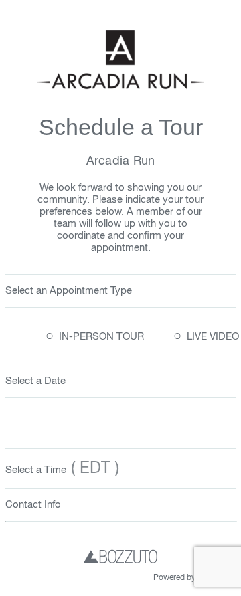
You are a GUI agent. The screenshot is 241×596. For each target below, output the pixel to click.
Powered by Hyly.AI (187, 578)
